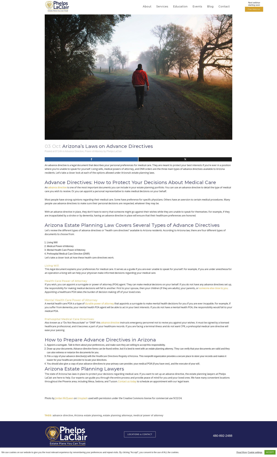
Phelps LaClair (114, 151)
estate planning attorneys (117, 415)
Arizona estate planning (88, 415)
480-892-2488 (222, 435)
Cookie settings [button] (255, 452)
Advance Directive (74, 151)
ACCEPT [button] (270, 452)
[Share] (91, 159)
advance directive (63, 415)
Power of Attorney (94, 151)
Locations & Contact (140, 434)
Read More (241, 452)
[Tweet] (185, 159)
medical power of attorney (148, 415)
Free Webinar (254, 9)
